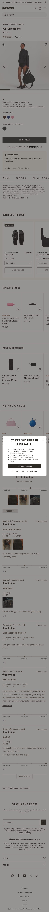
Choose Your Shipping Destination (24, 471)
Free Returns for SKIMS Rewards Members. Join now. (22, 452)
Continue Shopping (24, 466)
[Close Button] (43, 439)
